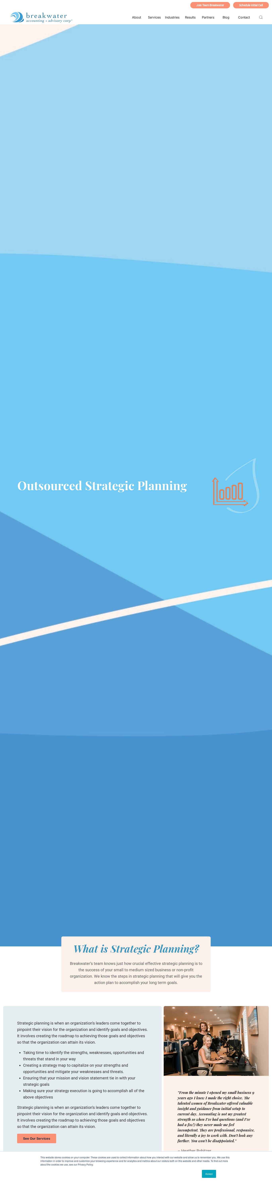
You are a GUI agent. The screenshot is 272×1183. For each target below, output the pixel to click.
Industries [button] (172, 17)
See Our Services (36, 1138)
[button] (261, 17)
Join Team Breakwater (210, 5)
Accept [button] (209, 1173)
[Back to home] (41, 17)
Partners (208, 17)
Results (190, 17)
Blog (226, 17)
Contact (244, 17)
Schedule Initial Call (251, 5)
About (136, 17)
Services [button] (154, 17)
